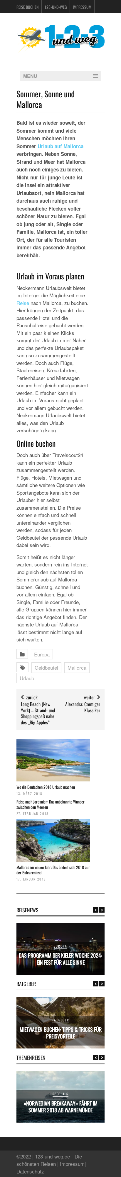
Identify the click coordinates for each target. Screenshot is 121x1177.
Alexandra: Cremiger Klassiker (82, 707)
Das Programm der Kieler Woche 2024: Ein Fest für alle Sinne (60, 958)
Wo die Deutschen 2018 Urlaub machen (45, 787)
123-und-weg (56, 7)
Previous (95, 910)
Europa (42, 654)
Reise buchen (27, 7)
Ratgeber (60, 1020)
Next (102, 910)
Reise (22, 302)
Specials (61, 1093)
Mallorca (77, 667)
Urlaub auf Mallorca (60, 146)
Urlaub (27, 678)
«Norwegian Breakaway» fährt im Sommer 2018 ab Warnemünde (61, 1106)
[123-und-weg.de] (60, 50)
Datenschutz (30, 1171)
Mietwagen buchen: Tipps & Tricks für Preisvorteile (61, 1033)
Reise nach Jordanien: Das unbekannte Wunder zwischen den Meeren (50, 804)
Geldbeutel (46, 667)
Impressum (82, 7)
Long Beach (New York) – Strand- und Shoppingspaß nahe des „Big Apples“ (38, 713)
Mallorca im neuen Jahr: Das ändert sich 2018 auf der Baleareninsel (53, 870)
